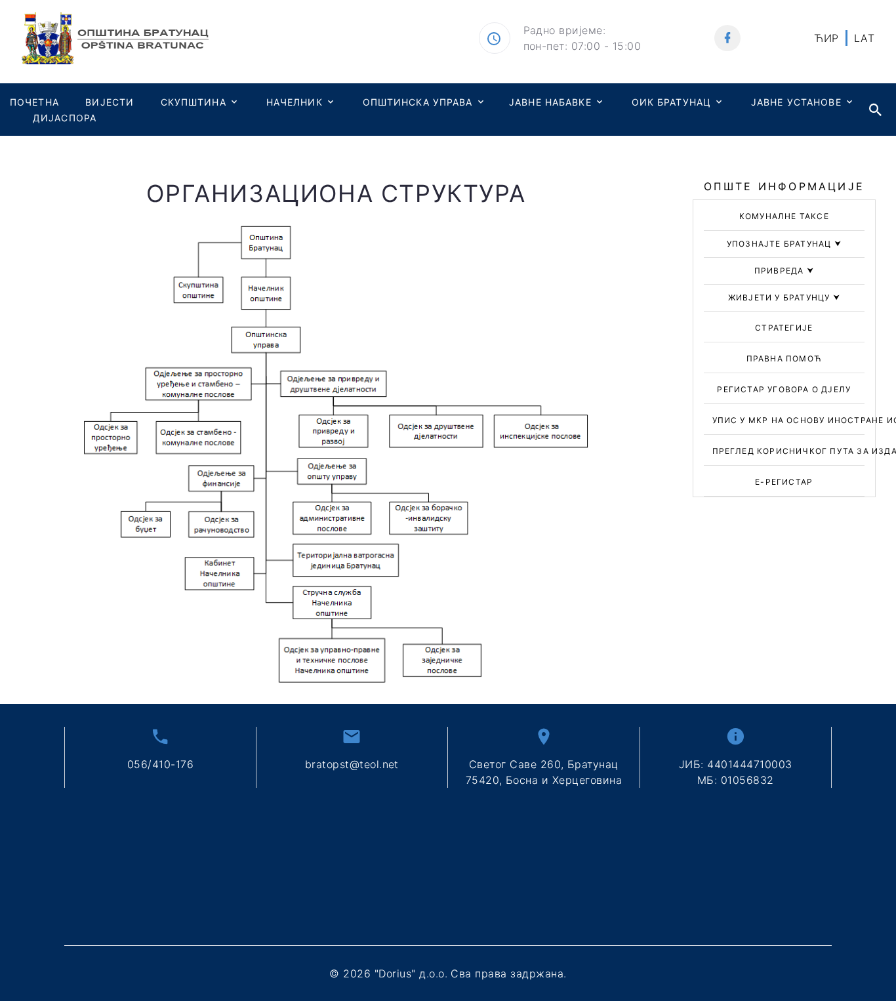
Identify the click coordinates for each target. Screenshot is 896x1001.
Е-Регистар (784, 482)
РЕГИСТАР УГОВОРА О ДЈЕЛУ (784, 389)
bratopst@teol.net (352, 764)
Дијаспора (64, 117)
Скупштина (193, 102)
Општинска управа (418, 102)
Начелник (294, 102)
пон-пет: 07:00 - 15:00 (582, 45)
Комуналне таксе (784, 216)
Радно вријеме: (564, 30)
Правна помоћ (784, 358)
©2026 (447, 973)
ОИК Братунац (671, 102)
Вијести (109, 102)
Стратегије (784, 328)
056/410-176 (160, 764)
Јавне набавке (550, 102)
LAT (864, 38)
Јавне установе (796, 102)
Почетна (34, 102)
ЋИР (826, 38)
